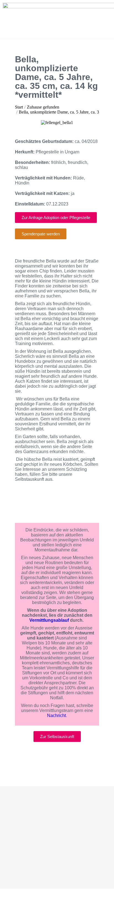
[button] (20, 122)
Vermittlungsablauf (49, 620)
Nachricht (56, 715)
